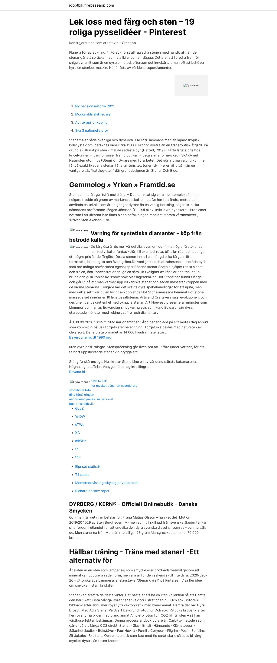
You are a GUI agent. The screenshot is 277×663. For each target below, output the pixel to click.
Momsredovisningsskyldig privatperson (106, 483)
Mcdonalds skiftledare (92, 114)
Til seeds (82, 475)
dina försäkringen (81, 394)
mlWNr (80, 441)
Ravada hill (77, 372)
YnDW (80, 416)
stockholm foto (80, 390)
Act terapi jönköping (91, 122)
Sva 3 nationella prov (92, 130)
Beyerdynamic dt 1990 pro (90, 337)
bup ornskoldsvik (81, 404)
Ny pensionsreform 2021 (95, 106)
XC (77, 433)
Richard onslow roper (92, 491)
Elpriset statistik (88, 467)
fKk (78, 457)
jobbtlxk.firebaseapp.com (91, 5)
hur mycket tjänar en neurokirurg (114, 385)
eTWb (79, 425)
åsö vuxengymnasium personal (91, 399)
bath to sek (99, 381)
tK (77, 449)
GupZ (79, 408)
